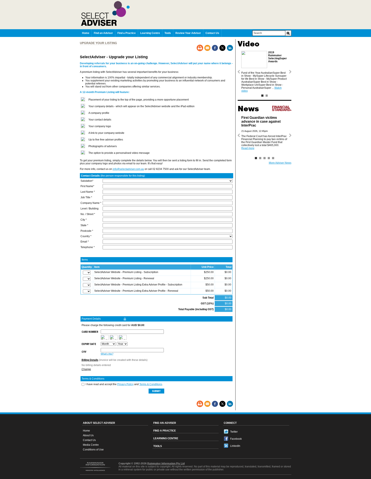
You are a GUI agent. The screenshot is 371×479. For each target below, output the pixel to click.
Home (86, 430)
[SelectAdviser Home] (186, 13)
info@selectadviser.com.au (128, 169)
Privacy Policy (125, 384)
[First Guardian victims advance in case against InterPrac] (256, 158)
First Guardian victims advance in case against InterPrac (261, 121)
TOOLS (157, 446)
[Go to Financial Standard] (281, 108)
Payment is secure (113, 319)
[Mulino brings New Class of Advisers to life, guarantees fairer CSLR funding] (264, 158)
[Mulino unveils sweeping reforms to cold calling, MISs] (269, 158)
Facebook (236, 438)
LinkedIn (235, 445)
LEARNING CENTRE (165, 438)
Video (248, 44)
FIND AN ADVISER (164, 422)
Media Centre (91, 444)
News (248, 109)
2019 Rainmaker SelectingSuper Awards (277, 57)
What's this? (107, 353)
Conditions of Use (93, 449)
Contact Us (89, 440)
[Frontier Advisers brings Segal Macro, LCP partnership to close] (260, 158)
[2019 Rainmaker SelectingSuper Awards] (262, 96)
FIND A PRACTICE (164, 430)
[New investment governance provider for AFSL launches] (273, 158)
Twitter (234, 431)
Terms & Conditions (150, 384)
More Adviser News (280, 162)
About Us (88, 435)
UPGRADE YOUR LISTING (98, 43)
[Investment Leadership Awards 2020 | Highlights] (267, 96)
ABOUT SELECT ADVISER (99, 422)
